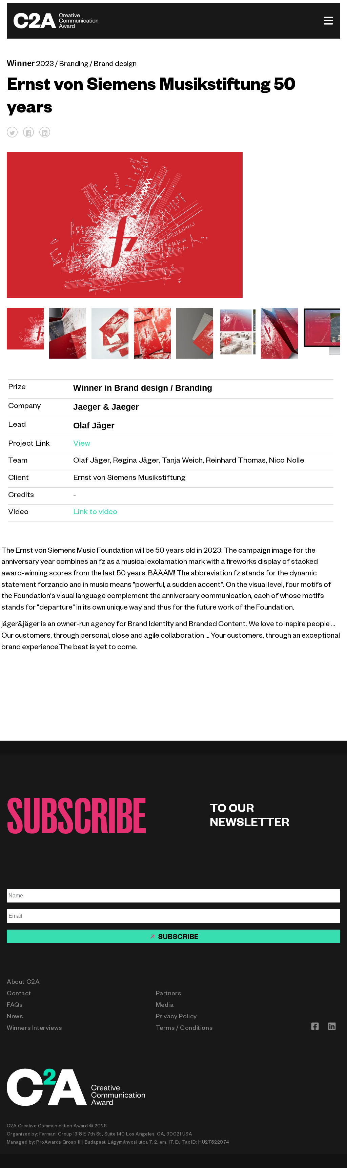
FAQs (14, 1005)
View (81, 444)
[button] (12, 132)
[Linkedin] (331, 1026)
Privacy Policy (176, 1017)
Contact (19, 994)
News (15, 1017)
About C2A (23, 982)
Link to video (95, 513)
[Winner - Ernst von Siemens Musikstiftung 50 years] (22, 333)
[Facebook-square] (314, 1026)
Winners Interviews (34, 1028)
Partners (168, 994)
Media (165, 1005)
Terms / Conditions (184, 1028)
